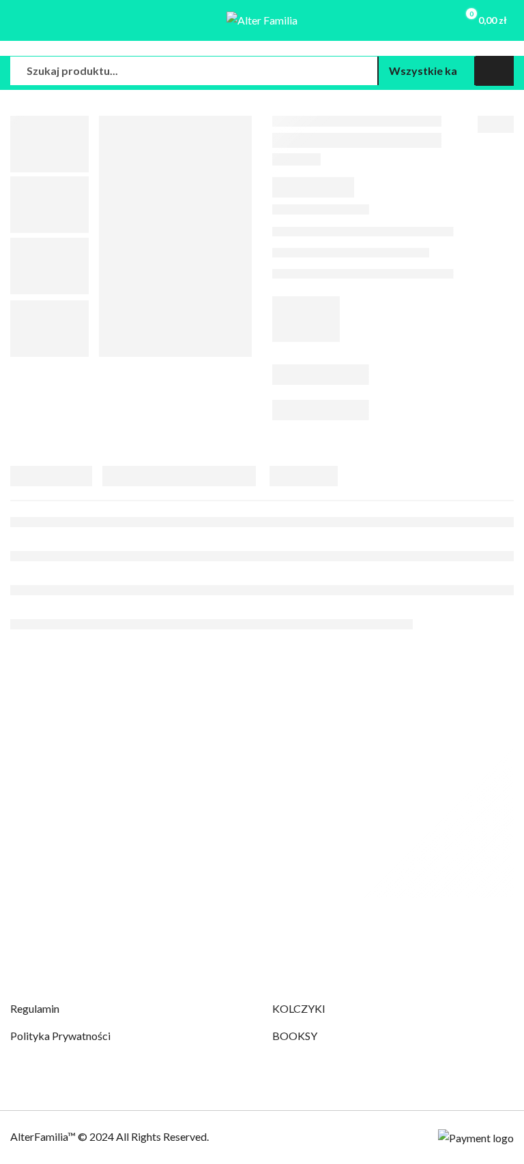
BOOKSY (294, 1035)
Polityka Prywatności (60, 1035)
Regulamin (34, 1008)
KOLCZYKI (298, 1008)
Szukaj (495, 71)
